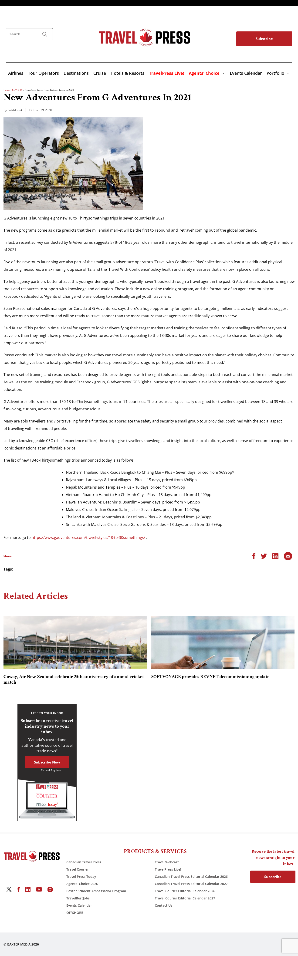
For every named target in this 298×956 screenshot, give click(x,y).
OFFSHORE (74, 912)
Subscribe (264, 38)
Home (6, 89)
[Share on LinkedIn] (275, 555)
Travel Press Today (81, 876)
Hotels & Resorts (127, 73)
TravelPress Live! (168, 869)
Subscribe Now (47, 762)
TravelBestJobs (78, 898)
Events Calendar (246, 73)
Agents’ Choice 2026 (82, 884)
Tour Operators (43, 73)
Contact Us (163, 905)
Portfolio (275, 73)
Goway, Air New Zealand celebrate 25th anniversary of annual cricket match (73, 679)
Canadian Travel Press (83, 862)
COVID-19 (17, 89)
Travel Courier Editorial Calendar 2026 (185, 891)
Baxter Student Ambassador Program (96, 891)
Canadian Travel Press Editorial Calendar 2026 (191, 876)
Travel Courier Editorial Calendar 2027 (185, 898)
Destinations (76, 73)
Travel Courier (77, 869)
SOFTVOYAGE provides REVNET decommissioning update (210, 676)
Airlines (15, 73)
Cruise (99, 73)
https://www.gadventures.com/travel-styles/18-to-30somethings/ (88, 537)
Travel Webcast (167, 862)
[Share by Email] (288, 555)
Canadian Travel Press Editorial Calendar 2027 (191, 884)
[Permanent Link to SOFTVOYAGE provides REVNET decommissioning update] (223, 642)
